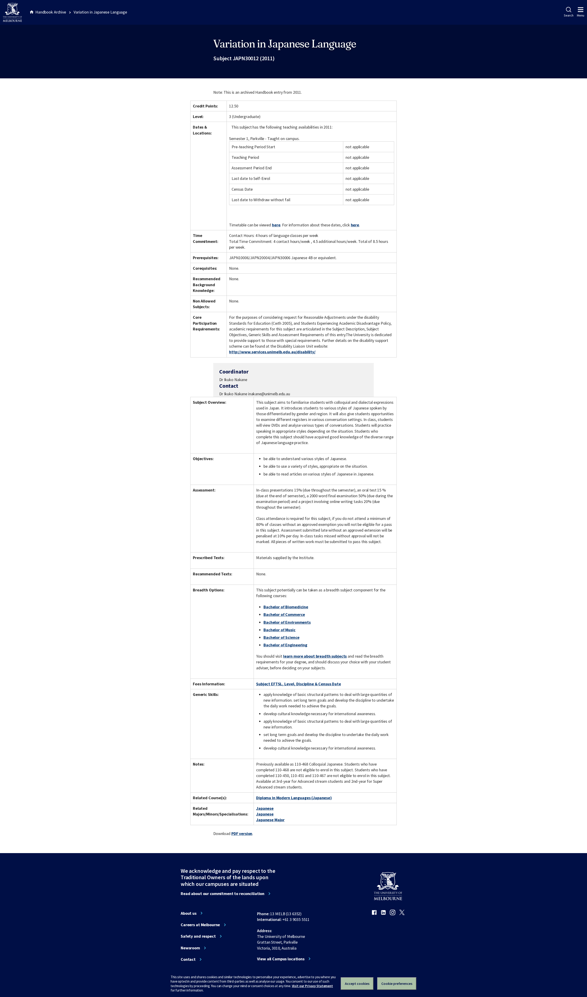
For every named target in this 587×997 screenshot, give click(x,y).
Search (568, 15)
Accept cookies (357, 983)
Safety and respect (198, 936)
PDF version (241, 833)
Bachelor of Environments (287, 622)
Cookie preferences (396, 983)
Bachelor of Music (279, 629)
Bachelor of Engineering (285, 645)
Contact (188, 959)
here (276, 225)
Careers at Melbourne (200, 924)
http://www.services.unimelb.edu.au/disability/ (272, 351)
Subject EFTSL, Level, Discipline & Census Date (298, 684)
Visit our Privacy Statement (312, 986)
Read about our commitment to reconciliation (222, 893)
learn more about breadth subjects (315, 656)
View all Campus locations (281, 958)
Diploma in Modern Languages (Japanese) (294, 797)
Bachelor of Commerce (284, 614)
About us (189, 913)
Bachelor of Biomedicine (285, 607)
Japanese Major (270, 819)
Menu (580, 15)
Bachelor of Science (281, 637)
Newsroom (190, 947)
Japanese (265, 808)
